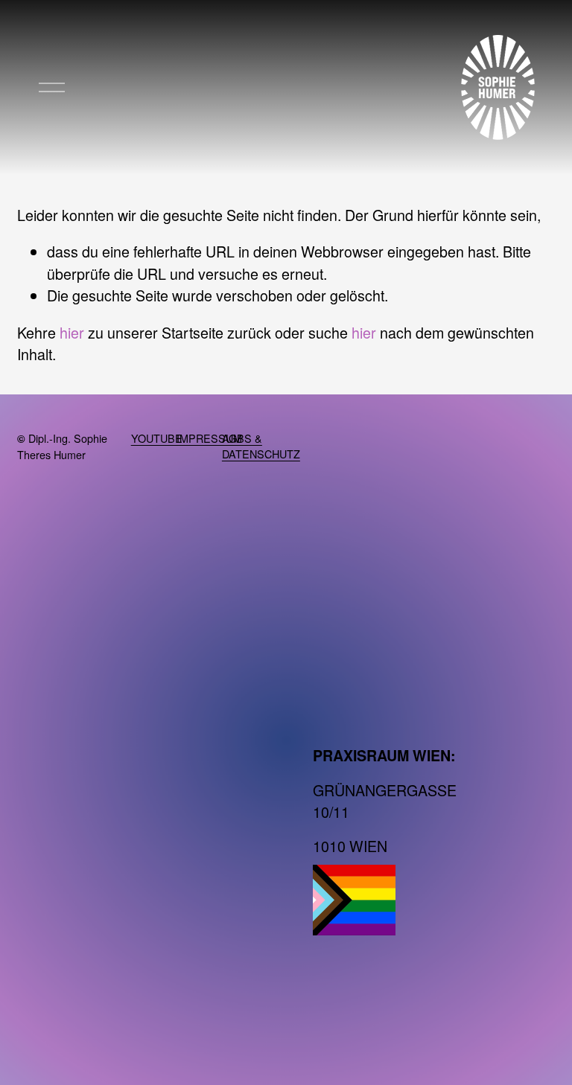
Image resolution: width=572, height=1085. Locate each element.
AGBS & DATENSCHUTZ (261, 446)
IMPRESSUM (209, 438)
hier (72, 332)
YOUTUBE (156, 438)
